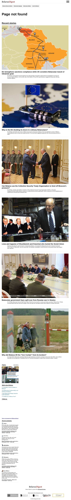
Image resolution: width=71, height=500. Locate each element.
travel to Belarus (35, 6)
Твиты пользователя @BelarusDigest (10, 418)
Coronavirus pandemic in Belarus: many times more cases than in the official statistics (9, 432)
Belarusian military (27, 6)
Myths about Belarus (7, 385)
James (5, 423)
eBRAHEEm (6, 445)
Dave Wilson (6, 470)
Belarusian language (18, 6)
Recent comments (7, 420)
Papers (4, 364)
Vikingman (5, 457)
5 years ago (8, 432)
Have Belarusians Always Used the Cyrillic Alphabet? (10, 394)
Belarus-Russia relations (7, 6)
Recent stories (9, 23)
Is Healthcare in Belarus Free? (9, 396)
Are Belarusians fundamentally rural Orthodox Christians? (10, 391)
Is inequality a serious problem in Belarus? (9, 388)
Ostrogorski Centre (42, 489)
